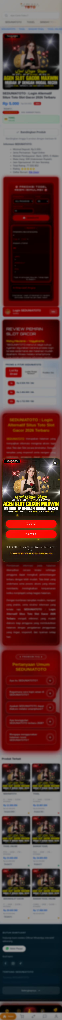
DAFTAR (31, 534)
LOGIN (31, 524)
